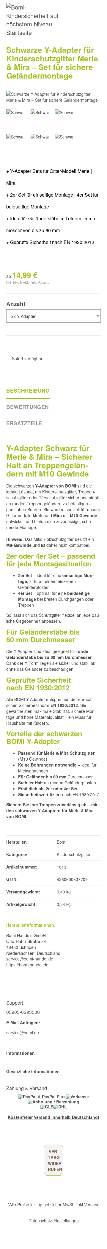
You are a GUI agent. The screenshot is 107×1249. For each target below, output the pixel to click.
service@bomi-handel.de (29, 959)
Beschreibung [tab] (28, 390)
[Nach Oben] (4, 1231)
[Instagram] (34, 1135)
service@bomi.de (22, 1032)
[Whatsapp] (3, 1239)
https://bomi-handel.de (27, 965)
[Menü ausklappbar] (97, 20)
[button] (53, 1053)
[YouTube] (17, 1135)
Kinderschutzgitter (74, 854)
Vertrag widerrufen (55, 1160)
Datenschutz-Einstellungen (54, 1220)
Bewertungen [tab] (27, 406)
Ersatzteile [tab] (24, 423)
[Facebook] (8, 1135)
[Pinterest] (25, 1135)
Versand (43, 282)
